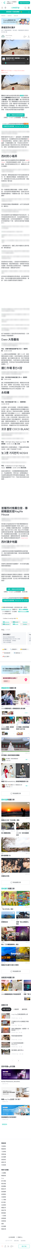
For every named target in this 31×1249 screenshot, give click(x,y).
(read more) (24, 538)
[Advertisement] (15, 295)
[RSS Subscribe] (8, 1246)
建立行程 (24, 1246)
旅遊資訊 (10, 15)
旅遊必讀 (16, 15)
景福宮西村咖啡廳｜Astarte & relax (15, 126)
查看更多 (4, 1124)
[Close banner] (1, 2)
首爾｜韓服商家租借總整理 (15, 115)
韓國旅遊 (3, 15)
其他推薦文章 (17, 793)
